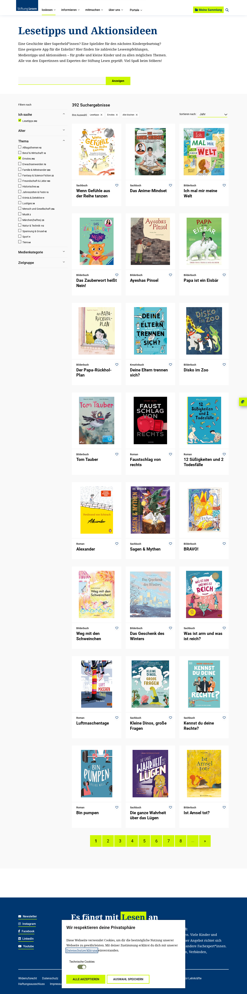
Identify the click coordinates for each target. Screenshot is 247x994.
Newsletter (29, 916)
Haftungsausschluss (31, 984)
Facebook (27, 931)
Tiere (25, 242)
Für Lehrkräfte (192, 978)
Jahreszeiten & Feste (34, 192)
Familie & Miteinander (34, 169)
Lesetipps (27, 121)
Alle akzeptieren (86, 979)
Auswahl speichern (128, 979)
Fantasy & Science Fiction (36, 175)
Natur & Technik (31, 225)
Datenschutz (50, 978)
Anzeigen (118, 81)
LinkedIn (28, 938)
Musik (25, 214)
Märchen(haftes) (31, 220)
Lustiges (27, 203)
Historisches (29, 186)
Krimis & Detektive (32, 197)
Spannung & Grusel (33, 231)
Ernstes (26, 158)
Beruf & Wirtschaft (32, 153)
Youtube (28, 946)
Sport (25, 236)
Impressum (57, 984)
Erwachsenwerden (32, 164)
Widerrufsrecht (27, 978)
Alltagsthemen (30, 147)
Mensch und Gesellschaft (36, 208)
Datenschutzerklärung (81, 950)
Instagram (29, 924)
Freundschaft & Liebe (34, 180)
